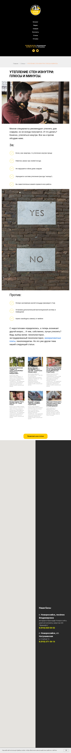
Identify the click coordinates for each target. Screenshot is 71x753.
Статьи (35, 35)
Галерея (35, 29)
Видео (35, 25)
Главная (15, 63)
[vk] (33, 50)
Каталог (35, 22)
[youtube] (37, 50)
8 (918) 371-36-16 (31, 47)
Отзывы (35, 39)
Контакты (35, 32)
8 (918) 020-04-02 (30, 45)
